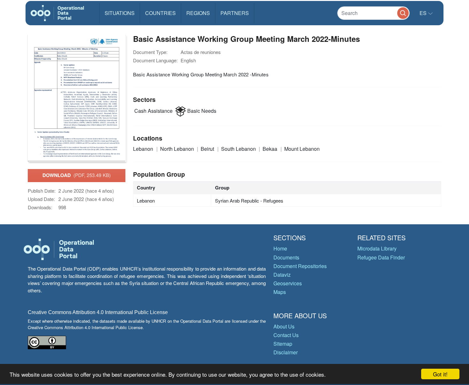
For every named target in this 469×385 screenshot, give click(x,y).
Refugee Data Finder (381, 257)
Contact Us (286, 335)
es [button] (424, 13)
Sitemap (282, 343)
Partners (234, 13)
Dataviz (282, 274)
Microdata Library (377, 248)
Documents (286, 257)
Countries (160, 13)
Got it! (440, 374)
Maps (279, 292)
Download (76, 175)
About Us (283, 326)
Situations (120, 13)
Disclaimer (285, 352)
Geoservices (287, 283)
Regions (198, 13)
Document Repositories (300, 266)
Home (280, 248)
